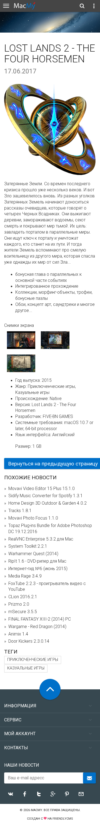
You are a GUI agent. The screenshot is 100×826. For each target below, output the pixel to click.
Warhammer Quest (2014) (33, 553)
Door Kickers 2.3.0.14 (28, 641)
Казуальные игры (25, 668)
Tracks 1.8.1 (20, 510)
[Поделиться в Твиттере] (38, 793)
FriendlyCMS (62, 818)
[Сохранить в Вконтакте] (10, 793)
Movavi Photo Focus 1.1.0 (33, 518)
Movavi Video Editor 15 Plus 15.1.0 (41, 488)
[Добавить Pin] (66, 793)
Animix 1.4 (18, 634)
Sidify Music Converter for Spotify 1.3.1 (45, 495)
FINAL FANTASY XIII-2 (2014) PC (39, 619)
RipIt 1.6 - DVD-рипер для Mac (37, 561)
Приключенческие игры (32, 659)
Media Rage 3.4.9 (25, 576)
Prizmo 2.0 (18, 604)
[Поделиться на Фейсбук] (24, 793)
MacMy (36, 810)
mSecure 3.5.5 (22, 611)
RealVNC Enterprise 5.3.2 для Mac (40, 539)
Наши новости (21, 765)
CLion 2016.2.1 (22, 596)
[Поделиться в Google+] (53, 793)
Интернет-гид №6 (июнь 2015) (38, 568)
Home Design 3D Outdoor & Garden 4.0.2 (47, 503)
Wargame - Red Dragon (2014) (37, 626)
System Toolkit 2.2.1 (27, 546)
